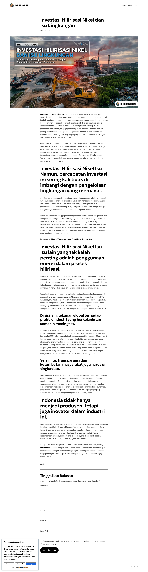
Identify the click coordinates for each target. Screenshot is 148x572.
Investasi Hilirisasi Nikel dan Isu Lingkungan (72, 22)
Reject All (20, 564)
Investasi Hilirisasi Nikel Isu (52, 114)
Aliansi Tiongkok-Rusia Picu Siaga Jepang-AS (71, 239)
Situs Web (44, 531)
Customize (9, 564)
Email (43, 520)
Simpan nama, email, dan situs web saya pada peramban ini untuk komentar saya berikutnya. (74, 542)
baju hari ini (21, 5)
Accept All (31, 564)
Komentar (44, 486)
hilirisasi (44, 448)
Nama (43, 510)
